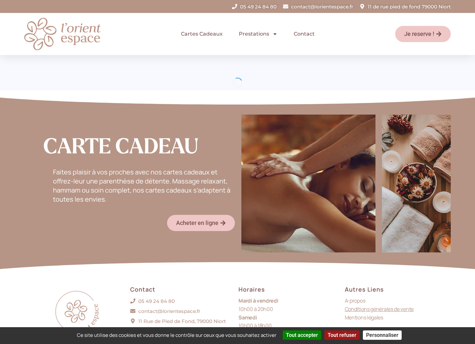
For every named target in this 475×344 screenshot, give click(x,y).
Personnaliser (382, 335)
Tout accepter (302, 335)
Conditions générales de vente (379, 309)
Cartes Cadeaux (202, 34)
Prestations (254, 34)
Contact (304, 34)
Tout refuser (342, 335)
